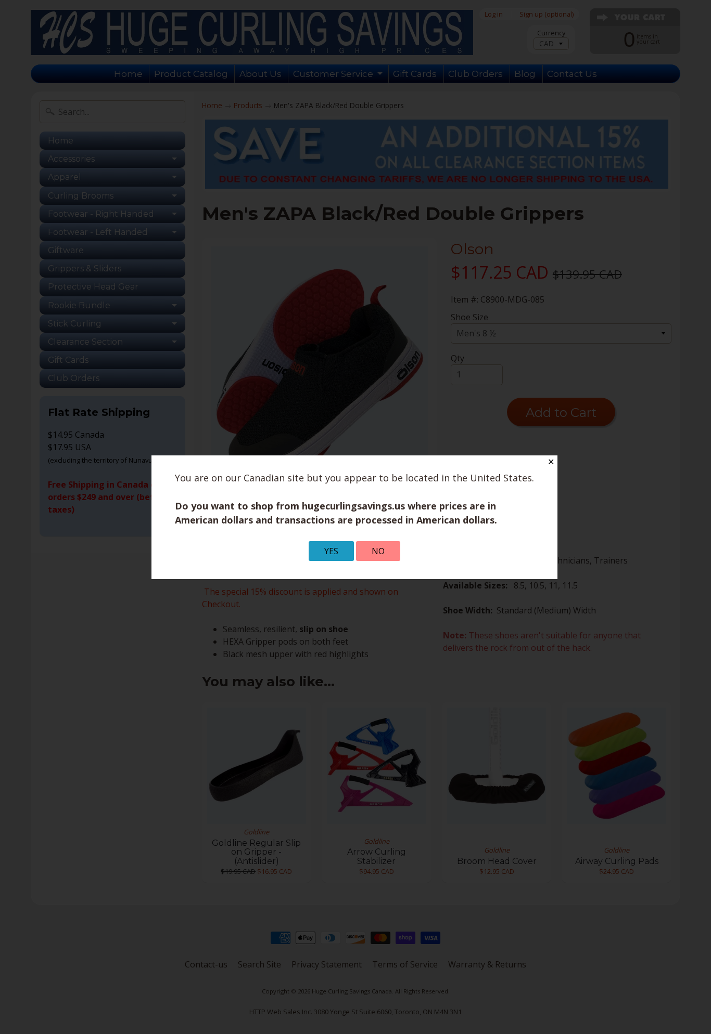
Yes (331, 551)
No (378, 551)
